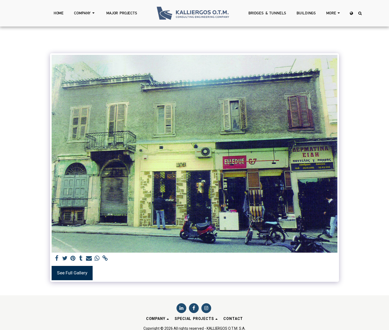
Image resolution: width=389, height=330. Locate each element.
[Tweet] (65, 258)
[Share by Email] (89, 258)
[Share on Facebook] (57, 258)
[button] (85, 13)
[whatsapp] (97, 258)
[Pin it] (73, 258)
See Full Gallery (72, 272)
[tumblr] (81, 258)
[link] (105, 258)
